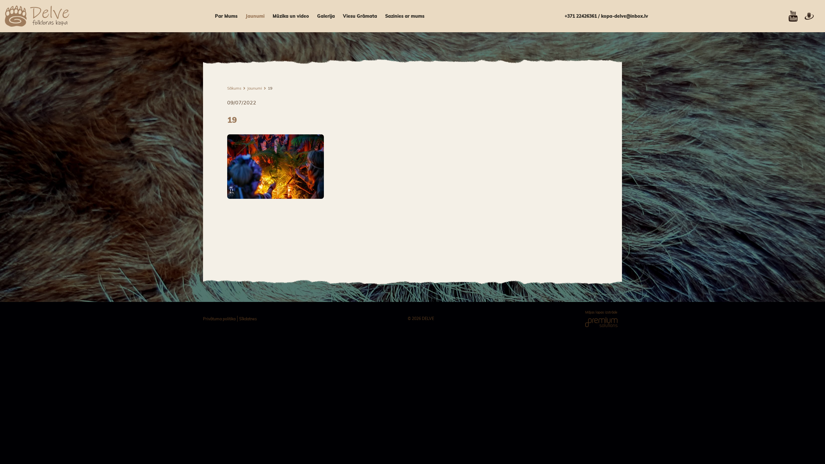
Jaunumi (255, 16)
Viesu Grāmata (360, 16)
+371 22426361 (581, 16)
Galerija (326, 16)
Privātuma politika (219, 318)
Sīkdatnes (248, 318)
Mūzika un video (291, 16)
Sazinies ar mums (404, 16)
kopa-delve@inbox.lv (624, 16)
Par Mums (226, 16)
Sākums (234, 88)
